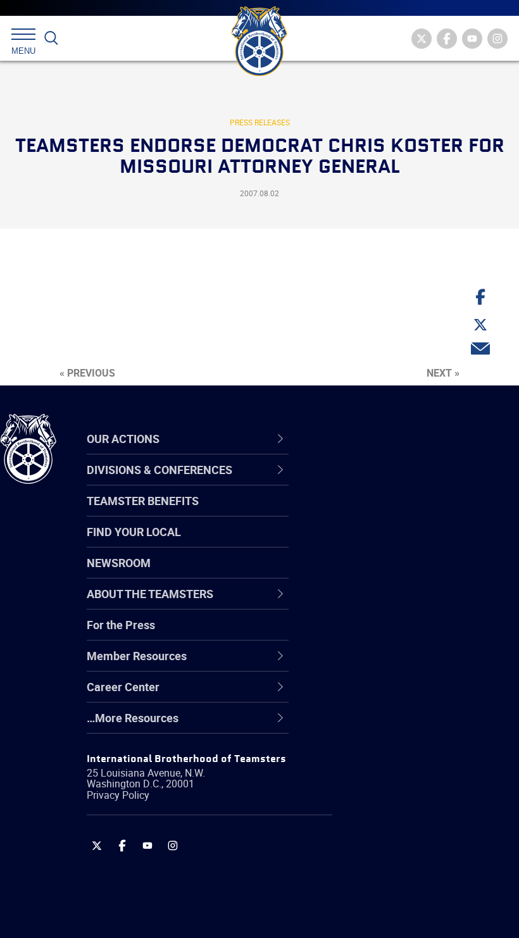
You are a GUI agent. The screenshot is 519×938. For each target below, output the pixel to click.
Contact (353, 482)
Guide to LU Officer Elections (404, 634)
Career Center (376, 439)
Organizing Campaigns (390, 482)
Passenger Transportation (398, 877)
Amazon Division (375, 513)
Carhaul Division (373, 604)
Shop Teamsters (374, 543)
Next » (443, 373)
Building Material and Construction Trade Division (402, 573)
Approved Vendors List (390, 604)
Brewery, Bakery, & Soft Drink (405, 543)
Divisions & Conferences (405, 439)
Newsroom (119, 562)
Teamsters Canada (381, 573)
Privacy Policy (118, 795)
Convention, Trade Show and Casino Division (405, 633)
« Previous (87, 373)
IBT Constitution (373, 604)
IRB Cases (358, 634)
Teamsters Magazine (387, 513)
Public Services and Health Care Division (413, 907)
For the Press (121, 624)
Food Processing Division (395, 695)
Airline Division (369, 482)
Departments (366, 573)
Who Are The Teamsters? (397, 482)
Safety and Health (378, 543)
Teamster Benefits (143, 500)
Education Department (389, 513)
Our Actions (369, 439)
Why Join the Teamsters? (397, 482)
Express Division (374, 665)
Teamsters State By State (398, 482)
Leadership (361, 513)
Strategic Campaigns (386, 513)
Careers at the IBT (378, 513)
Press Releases (260, 122)
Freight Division (371, 725)
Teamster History (377, 543)
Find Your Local (134, 531)
